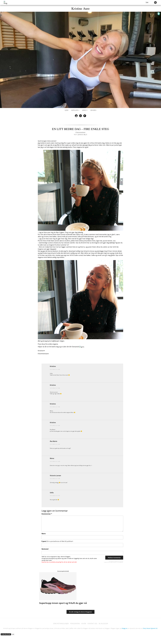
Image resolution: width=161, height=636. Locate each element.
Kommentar (47, 514)
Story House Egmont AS (150, 628)
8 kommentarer (80, 132)
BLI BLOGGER (103, 624)
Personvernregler (110, 562)
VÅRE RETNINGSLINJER (61, 624)
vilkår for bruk (116, 562)
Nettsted (45, 549)
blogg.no (124, 628)
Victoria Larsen (55, 476)
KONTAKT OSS (92, 624)
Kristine (53, 366)
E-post (57, 541)
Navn (44, 534)
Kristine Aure (80, 8)
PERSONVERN (75, 624)
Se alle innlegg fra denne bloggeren (80, 612)
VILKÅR (83, 624)
